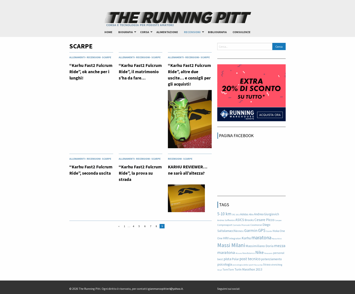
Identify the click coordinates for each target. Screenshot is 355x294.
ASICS (239, 219)
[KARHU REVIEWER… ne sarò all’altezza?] (186, 199)
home (108, 32)
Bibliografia (217, 32)
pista (227, 258)
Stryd (219, 270)
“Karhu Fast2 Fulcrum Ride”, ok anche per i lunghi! (90, 71)
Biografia (125, 32)
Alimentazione (167, 32)
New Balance (248, 253)
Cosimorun (256, 225)
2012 (238, 214)
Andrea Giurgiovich (266, 214)
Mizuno (239, 253)
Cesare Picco (264, 219)
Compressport (224, 225)
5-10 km (224, 213)
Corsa (144, 32)
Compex (278, 220)
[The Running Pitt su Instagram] (247, 287)
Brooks (249, 220)
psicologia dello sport (243, 264)
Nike (259, 252)
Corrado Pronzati (241, 225)
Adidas (244, 214)
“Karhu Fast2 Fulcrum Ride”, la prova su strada (140, 173)
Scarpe (106, 57)
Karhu (246, 238)
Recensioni (192, 32)
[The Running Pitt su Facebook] (241, 287)
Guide (269, 231)
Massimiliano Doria (259, 246)
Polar (235, 259)
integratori (235, 238)
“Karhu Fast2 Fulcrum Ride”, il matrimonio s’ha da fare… (140, 71)
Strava (267, 264)
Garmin (251, 230)
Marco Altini (277, 238)
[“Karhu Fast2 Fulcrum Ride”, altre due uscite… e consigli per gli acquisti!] (190, 120)
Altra (251, 214)
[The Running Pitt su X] (244, 287)
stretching (276, 264)
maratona (261, 237)
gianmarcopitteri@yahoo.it (165, 288)
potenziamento (271, 259)
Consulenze (242, 32)
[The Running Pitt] (177, 18)
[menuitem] (108, 31)
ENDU (241, 231)
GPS (262, 230)
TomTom (228, 269)
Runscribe (258, 265)
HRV (226, 238)
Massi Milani (231, 245)
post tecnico (250, 258)
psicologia (224, 264)
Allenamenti (77, 57)
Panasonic (268, 253)
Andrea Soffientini (226, 220)
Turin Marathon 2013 (248, 269)
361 (233, 214)
